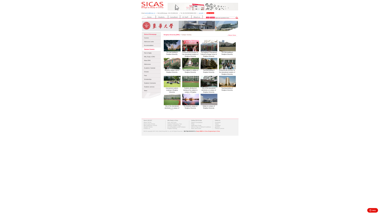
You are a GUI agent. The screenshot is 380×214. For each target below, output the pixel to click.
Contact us (147, 128)
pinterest (217, 127)
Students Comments (150, 83)
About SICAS (147, 122)
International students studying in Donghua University (172, 90)
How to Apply (148, 53)
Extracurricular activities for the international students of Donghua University (190, 54)
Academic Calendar (149, 68)
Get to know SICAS (149, 124)
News (145, 90)
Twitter (217, 124)
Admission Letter (149, 41)
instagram (218, 125)
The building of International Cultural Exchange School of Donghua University (209, 54)
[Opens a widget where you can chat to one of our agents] (372, 210)
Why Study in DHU (149, 56)
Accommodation (148, 45)
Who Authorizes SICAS (150, 125)
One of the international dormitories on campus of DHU (172, 108)
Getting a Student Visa (173, 125)
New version (210, 13)
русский (201, 13)
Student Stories (148, 127)
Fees (145, 75)
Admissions (147, 64)
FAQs (192, 124)
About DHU (147, 60)
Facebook (218, 122)
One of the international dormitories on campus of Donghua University (208, 90)
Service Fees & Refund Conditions (201, 127)
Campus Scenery (149, 49)
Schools (146, 72)
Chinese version (219, 128)
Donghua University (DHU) (172, 34)
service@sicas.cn (150, 13)
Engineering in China (214, 131)
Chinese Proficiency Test (174, 124)
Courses (146, 38)
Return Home (232, 35)
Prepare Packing (172, 128)
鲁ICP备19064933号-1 (190, 131)
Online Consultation (196, 122)
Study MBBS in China (202, 131)
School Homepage (150, 34)
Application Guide (196, 125)
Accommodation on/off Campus (176, 127)
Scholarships (148, 79)
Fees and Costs (172, 122)
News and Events (196, 128)
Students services (149, 87)
